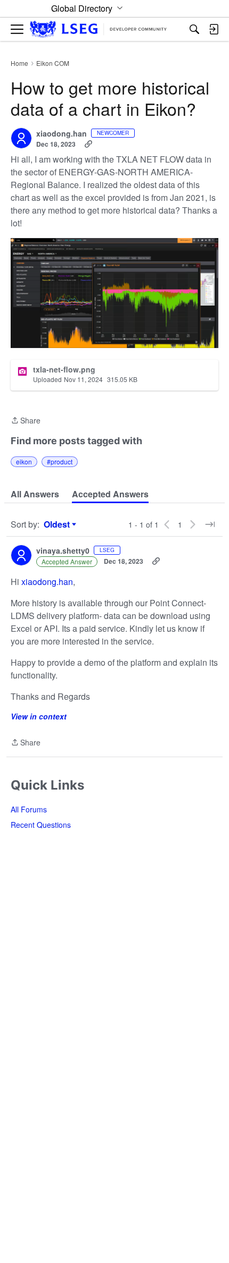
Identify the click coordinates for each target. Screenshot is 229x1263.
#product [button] (59, 461)
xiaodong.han (61, 134)
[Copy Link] (88, 144)
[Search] (194, 29)
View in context (39, 716)
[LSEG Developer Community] (98, 29)
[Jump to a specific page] (209, 524)
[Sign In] (213, 29)
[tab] (35, 494)
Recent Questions (41, 824)
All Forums (29, 809)
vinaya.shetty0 (62, 551)
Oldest (58, 524)
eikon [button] (24, 461)
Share (25, 421)
